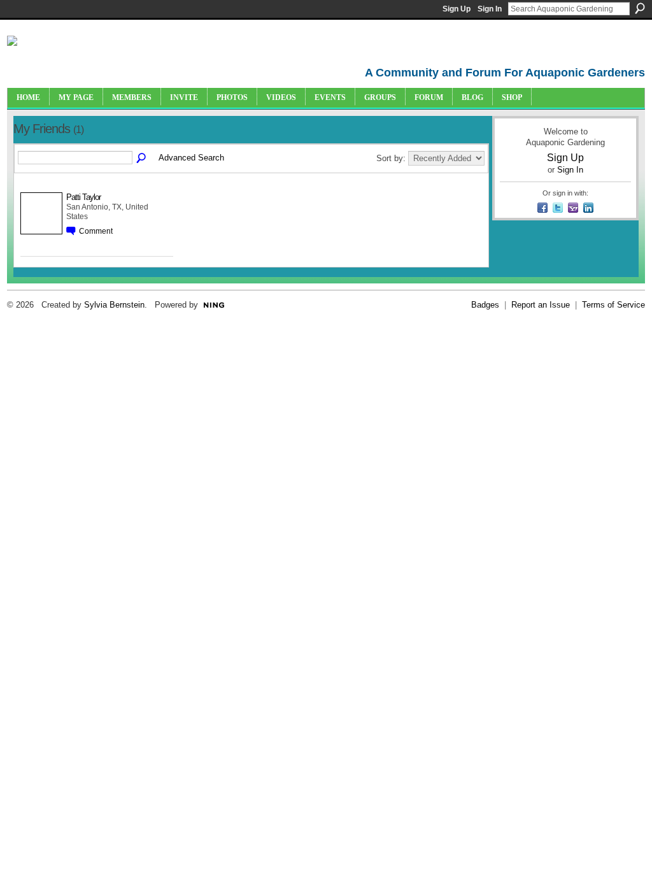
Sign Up (457, 8)
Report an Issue (540, 305)
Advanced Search (191, 157)
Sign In (490, 8)
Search (640, 8)
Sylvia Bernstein (114, 305)
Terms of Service (613, 305)
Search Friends (142, 158)
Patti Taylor (83, 197)
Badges (485, 305)
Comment (96, 231)
